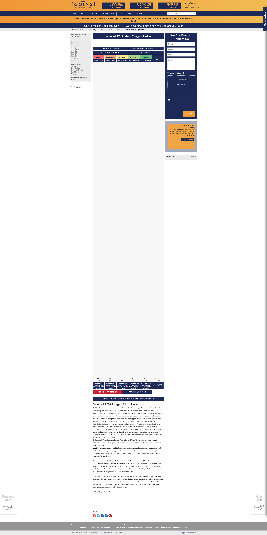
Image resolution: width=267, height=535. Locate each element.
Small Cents (75, 72)
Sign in (187, 3)
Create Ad (193, 156)
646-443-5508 (161, 18)
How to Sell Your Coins (110, 527)
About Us (84, 527)
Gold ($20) (74, 52)
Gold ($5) (74, 56)
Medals (73, 60)
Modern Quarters (76, 64)
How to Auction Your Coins (132, 527)
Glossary (93, 14)
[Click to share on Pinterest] (110, 515)
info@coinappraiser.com (125, 18)
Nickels (73, 66)
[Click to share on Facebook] (102, 515)
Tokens (73, 74)
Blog (120, 14)
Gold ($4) (74, 54)
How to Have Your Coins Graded (158, 527)
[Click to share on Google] (94, 515)
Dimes (73, 44)
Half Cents (74, 58)
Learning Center (107, 14)
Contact (140, 14)
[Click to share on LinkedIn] (106, 515)
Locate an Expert (180, 527)
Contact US (94, 527)
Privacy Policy (119, 533)
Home (75, 14)
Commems (75, 42)
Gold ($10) (74, 48)
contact (115, 479)
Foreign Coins (75, 46)
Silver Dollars (84, 29)
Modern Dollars (76, 62)
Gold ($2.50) (75, 50)
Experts (130, 14)
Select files (181, 84)
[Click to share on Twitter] (98, 515)
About (83, 14)
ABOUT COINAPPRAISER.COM (192, 6)
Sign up (193, 3)
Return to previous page (79, 79)
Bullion (73, 40)
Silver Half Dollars (77, 70)
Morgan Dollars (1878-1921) (103, 29)
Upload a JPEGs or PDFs (176, 73)
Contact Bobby (187, 140)
